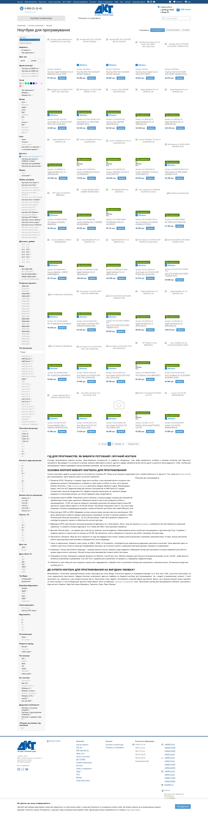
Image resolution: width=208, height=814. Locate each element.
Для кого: (23, 37)
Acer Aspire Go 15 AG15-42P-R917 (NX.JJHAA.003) (89, 376)
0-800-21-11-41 (33, 8)
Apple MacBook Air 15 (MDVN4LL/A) (173, 325)
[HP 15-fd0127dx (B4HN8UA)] (60, 355)
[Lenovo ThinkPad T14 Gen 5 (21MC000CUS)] (148, 151)
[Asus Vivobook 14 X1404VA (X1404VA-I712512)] (148, 201)
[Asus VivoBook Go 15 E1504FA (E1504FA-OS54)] (178, 355)
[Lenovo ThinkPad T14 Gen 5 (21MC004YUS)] (119, 151)
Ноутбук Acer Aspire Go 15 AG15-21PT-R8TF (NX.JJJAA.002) (146, 74)
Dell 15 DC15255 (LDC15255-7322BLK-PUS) (176, 275)
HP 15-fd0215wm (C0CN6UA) (59, 324)
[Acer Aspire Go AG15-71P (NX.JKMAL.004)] (119, 405)
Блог (121, 2)
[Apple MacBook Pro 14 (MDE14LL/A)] (119, 251)
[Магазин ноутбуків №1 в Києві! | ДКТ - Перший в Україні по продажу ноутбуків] (26, 746)
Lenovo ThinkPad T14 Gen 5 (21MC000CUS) (147, 173)
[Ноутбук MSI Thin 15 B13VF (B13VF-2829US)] (90, 51)
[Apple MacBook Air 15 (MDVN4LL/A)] (178, 303)
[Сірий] (20, 83)
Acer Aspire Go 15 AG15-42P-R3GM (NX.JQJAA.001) (147, 273)
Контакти (93, 2)
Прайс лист (42, 2)
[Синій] (33, 83)
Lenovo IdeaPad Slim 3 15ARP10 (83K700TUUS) (57, 426)
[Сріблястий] (23, 83)
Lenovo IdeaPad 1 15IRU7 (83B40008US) (57, 273)
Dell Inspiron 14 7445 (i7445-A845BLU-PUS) (88, 123)
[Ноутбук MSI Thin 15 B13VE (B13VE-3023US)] (119, 51)
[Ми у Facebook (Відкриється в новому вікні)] (148, 2)
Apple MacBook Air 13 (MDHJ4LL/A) (144, 325)
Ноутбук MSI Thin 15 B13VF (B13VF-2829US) (88, 73)
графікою (145, 524)
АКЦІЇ (116, 2)
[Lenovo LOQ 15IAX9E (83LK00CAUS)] (119, 101)
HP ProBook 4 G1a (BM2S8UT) (148, 375)
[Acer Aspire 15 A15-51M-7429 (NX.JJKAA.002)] (119, 355)
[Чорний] (31, 83)
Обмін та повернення (105, 2)
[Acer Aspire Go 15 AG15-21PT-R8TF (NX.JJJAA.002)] (60, 101)
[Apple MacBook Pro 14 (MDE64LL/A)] (60, 151)
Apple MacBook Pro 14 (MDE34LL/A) (145, 123)
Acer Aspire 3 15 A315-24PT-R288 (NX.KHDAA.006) (88, 325)
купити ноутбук (184, 474)
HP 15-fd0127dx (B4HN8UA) (58, 375)
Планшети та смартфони (89, 18)
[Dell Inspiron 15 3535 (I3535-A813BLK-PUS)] (178, 151)
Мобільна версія (55, 741)
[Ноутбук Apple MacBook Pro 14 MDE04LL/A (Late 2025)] (60, 51)
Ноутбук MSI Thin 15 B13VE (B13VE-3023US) (117, 73)
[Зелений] (26, 83)
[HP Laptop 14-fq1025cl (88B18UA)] (60, 201)
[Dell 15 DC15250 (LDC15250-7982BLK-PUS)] (119, 303)
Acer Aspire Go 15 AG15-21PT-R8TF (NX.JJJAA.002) (59, 123)
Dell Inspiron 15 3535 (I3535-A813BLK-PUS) (176, 173)
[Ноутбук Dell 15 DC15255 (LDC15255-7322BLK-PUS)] (178, 51)
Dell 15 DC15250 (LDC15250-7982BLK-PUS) (118, 326)
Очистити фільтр (25, 43)
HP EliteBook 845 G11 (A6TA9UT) (115, 223)
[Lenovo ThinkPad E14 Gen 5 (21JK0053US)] (90, 151)
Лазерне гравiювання (80, 2)
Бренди (127, 2)
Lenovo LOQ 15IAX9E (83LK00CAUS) (115, 123)
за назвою (185, 30)
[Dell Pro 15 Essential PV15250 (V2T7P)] (148, 405)
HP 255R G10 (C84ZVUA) (175, 222)
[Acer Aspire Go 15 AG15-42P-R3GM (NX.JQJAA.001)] (148, 251)
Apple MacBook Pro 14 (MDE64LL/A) (56, 173)
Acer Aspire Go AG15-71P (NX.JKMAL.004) (116, 426)
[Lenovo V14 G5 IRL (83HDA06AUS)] (178, 405)
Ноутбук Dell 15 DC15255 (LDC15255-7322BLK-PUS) (176, 73)
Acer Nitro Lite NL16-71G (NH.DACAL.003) (87, 426)
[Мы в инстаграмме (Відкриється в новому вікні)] (151, 2)
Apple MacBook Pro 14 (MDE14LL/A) (115, 273)
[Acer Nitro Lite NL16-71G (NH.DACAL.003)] (90, 405)
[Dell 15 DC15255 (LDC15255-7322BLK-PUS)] (178, 251)
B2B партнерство (31, 2)
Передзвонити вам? (30, 12)
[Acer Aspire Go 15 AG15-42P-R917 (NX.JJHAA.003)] (90, 355)
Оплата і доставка (54, 2)
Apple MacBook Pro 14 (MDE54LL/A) (174, 123)
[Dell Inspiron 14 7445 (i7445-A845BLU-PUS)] (90, 101)
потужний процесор (79, 486)
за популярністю (158, 30)
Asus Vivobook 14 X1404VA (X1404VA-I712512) (147, 223)
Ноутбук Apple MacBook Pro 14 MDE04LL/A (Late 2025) (60, 73)
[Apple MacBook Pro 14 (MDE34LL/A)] (148, 101)
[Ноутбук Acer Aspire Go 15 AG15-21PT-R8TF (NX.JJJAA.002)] (148, 51)
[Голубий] (28, 83)
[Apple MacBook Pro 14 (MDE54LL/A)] (178, 101)
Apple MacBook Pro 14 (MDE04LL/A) (86, 273)
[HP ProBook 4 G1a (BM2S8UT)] (148, 355)
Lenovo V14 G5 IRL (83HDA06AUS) (172, 426)
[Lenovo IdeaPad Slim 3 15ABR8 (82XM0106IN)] (90, 201)
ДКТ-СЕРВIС (67, 2)
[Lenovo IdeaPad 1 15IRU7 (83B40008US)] (60, 251)
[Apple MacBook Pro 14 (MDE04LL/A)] (90, 251)
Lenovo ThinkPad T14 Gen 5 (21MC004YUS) (117, 173)
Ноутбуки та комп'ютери (41, 18)
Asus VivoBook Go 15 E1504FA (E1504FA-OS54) (177, 376)
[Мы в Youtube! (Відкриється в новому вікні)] (154, 2)
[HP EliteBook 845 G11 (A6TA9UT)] (119, 201)
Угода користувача (138, 2)
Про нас (20, 2)
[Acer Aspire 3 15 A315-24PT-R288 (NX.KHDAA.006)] (90, 303)
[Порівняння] (170, 2)
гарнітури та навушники (123, 582)
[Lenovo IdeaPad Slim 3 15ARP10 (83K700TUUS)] (60, 405)
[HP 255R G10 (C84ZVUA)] (178, 201)
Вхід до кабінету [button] (82, 744)
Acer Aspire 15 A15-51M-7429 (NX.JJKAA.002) (118, 376)
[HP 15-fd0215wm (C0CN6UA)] (60, 303)
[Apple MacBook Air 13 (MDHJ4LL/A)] (148, 303)
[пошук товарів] (164, 18)
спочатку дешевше (173, 30)
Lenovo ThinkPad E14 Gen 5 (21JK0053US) (88, 173)
